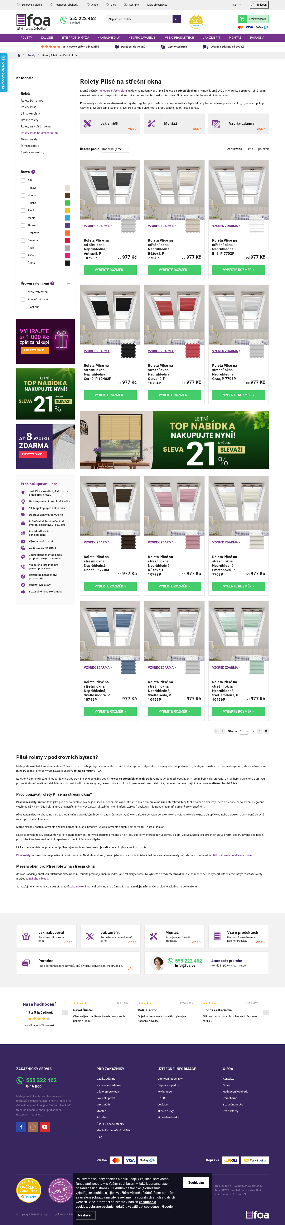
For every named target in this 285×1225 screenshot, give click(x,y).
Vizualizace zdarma (109, 1085)
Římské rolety (30, 145)
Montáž (101, 1111)
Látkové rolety (30, 113)
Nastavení (85, 1215)
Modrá (32, 217)
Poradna (102, 1117)
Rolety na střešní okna (36, 126)
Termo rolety (29, 139)
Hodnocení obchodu (66, 4)
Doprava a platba (32, 4)
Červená (33, 240)
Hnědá (32, 195)
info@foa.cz (185, 966)
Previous (65, 1012)
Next (266, 1012)
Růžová (32, 255)
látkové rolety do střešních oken (233, 855)
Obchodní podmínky (170, 1078)
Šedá (31, 248)
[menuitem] (26, 38)
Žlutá (31, 210)
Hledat (177, 19)
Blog (113, 4)
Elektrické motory (32, 152)
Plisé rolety (23, 855)
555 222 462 (82, 18)
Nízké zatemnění (38, 292)
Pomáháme (230, 1098)
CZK (235, 4)
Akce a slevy (166, 1111)
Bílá (30, 180)
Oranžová (33, 232)
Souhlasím (196, 1183)
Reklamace (165, 1091)
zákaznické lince (79, 886)
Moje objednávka (157, 4)
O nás (94, 4)
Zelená (32, 202)
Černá (31, 263)
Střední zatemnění (39, 299)
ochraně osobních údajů (107, 1207)
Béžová (32, 187)
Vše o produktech (108, 1091)
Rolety (26, 94)
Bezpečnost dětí (233, 1104)
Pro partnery (230, 1111)
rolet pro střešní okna (114, 90)
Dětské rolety (29, 120)
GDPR (161, 1098)
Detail (110, 270)
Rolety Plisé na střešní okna (39, 133)
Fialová (32, 225)
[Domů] (19, 55)
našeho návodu (38, 878)
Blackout (33, 307)
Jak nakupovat (106, 1098)
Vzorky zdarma (106, 1078)
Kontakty (134, 4)
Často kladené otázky (110, 1123)
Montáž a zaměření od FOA (114, 1130)
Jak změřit (103, 1104)
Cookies (163, 1104)
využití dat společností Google (150, 1207)
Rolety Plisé (29, 107)
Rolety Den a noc (32, 100)
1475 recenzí (46, 1025)
